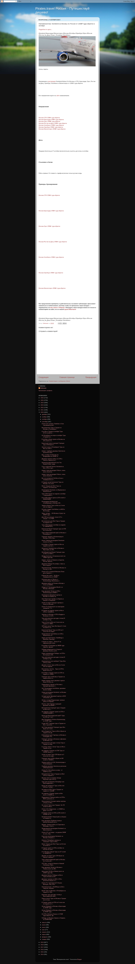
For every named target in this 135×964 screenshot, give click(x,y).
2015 (42, 952)
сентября (45, 421)
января (44, 939)
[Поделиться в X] (62, 323)
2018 (42, 944)
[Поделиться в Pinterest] (66, 323)
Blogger (79, 959)
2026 (42, 397)
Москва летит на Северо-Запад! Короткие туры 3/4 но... (51, 778)
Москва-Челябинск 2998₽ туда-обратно (51, 125)
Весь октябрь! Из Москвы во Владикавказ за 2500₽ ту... (50, 455)
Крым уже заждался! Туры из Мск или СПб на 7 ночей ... (53, 786)
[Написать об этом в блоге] (60, 323)
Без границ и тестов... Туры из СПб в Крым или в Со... (53, 669)
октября (44, 419)
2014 (42, 954)
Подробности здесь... (45, 29)
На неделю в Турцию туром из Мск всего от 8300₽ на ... (52, 794)
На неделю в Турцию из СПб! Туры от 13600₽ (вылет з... (53, 751)
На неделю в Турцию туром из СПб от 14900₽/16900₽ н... (53, 712)
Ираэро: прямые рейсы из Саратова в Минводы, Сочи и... (53, 825)
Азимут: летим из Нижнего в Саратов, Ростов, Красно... (53, 560)
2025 (42, 400)
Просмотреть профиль (45, 390)
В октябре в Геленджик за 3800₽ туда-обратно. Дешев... (53, 646)
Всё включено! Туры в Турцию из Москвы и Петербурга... (51, 428)
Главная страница (67, 377)
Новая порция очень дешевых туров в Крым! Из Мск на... (53, 681)
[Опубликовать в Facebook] (64, 323)
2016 (42, 949)
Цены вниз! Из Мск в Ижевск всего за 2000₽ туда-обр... (53, 872)
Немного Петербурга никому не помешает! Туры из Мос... (51, 840)
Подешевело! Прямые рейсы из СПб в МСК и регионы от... (53, 798)
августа (44, 922)
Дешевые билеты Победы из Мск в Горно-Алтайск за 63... (52, 875)
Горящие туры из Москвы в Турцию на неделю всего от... (53, 677)
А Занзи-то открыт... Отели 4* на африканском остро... (51, 642)
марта (44, 934)
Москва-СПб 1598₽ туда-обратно (49, 117)
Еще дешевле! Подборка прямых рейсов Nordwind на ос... (52, 821)
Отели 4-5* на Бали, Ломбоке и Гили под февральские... (53, 424)
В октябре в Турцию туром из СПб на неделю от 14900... (53, 673)
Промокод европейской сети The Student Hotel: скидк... (52, 463)
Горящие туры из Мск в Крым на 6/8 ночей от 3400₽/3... (52, 759)
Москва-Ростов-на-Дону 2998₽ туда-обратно (53, 123)
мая (43, 929)
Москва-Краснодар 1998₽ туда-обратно (51, 119)
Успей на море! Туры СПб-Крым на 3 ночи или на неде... (53, 755)
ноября (44, 417)
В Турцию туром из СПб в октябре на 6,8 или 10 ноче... (53, 848)
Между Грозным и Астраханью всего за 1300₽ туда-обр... (53, 556)
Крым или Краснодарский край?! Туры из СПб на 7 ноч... (53, 716)
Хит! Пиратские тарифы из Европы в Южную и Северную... (53, 599)
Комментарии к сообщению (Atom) (59, 381)
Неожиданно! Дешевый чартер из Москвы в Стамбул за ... (52, 595)
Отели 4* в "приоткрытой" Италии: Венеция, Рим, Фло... (52, 883)
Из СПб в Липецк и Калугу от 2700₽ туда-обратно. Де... (52, 914)
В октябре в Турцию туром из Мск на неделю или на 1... (53, 545)
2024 (42, 402)
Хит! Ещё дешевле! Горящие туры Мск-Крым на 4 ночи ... (53, 728)
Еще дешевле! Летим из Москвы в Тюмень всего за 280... (52, 868)
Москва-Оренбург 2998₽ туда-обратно (51, 127)
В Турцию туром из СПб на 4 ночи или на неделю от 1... (53, 903)
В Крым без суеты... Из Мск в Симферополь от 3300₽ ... (50, 576)
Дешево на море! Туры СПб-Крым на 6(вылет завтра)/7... (53, 856)
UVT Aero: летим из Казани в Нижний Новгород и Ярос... (53, 864)
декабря (44, 414)
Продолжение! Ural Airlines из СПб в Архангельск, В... (52, 634)
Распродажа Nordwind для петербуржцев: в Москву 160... (51, 502)
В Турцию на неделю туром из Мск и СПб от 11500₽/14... (53, 611)
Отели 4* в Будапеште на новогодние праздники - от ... (53, 607)
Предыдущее (90, 377)
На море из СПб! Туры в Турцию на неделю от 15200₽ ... (52, 790)
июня (44, 927)
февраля (45, 937)
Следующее (44, 377)
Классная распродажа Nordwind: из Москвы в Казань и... (52, 837)
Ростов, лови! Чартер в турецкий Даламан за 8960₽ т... (51, 704)
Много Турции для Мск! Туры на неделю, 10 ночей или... (51, 486)
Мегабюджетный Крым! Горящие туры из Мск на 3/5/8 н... (53, 552)
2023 (42, 405)
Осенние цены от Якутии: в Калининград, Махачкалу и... (51, 580)
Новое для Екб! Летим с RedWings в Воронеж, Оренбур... (52, 638)
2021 (42, 410)
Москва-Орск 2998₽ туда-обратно (49, 121)
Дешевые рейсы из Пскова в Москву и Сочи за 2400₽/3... (53, 584)
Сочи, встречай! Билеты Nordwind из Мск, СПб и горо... (53, 467)
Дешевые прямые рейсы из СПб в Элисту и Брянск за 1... (52, 459)
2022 (42, 407)
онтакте (73, 309)
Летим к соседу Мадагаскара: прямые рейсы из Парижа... (53, 700)
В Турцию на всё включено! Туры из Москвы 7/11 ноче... (52, 482)
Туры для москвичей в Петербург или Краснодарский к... (53, 782)
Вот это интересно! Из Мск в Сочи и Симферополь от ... (52, 479)
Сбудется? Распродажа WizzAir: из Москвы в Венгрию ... (52, 587)
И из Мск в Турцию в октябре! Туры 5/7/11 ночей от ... (52, 432)
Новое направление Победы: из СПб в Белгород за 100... (53, 654)
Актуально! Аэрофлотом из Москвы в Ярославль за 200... (53, 549)
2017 (42, 947)
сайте (58, 95)
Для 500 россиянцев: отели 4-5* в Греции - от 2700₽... (52, 517)
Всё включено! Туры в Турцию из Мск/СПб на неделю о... (53, 774)
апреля (44, 932)
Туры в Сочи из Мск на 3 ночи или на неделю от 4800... (53, 623)
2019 (42, 942)
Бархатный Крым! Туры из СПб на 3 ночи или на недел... (52, 630)
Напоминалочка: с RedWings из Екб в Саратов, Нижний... (53, 887)
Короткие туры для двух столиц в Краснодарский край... (52, 895)
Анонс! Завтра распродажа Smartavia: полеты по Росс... (53, 541)
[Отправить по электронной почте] (59, 323)
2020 (42, 412)
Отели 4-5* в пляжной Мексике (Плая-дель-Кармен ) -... (53, 572)
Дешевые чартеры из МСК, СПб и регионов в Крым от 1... (52, 879)
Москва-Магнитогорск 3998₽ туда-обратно (52, 129)
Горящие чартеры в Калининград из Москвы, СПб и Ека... (52, 537)
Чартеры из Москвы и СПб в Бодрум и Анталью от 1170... (53, 615)
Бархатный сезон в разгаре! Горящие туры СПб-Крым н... (53, 444)
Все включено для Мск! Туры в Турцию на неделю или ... (53, 521)
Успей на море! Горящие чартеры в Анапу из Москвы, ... (52, 603)
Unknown (43, 388)
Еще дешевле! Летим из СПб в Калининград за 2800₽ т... (51, 591)
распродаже (52, 81)
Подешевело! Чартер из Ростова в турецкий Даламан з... (52, 685)
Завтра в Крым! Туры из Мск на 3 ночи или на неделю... (53, 506)
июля (44, 925)
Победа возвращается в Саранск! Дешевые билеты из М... (52, 650)
